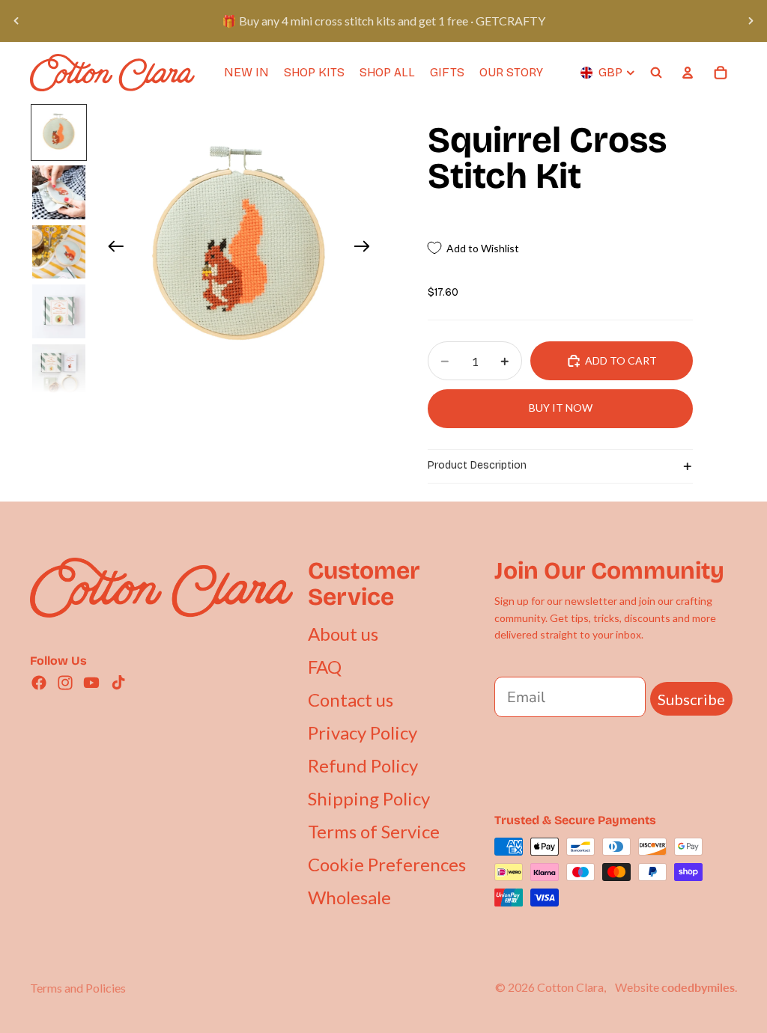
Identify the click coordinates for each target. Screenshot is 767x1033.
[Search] (656, 72)
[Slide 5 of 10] (59, 371)
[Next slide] (750, 20)
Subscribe (691, 699)
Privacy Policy (362, 732)
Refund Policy (363, 765)
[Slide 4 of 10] (59, 311)
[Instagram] (65, 683)
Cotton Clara (570, 987)
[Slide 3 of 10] (59, 252)
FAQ (325, 666)
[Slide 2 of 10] (59, 192)
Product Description (477, 465)
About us (343, 634)
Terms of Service (374, 831)
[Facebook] (39, 683)
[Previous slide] (16, 20)
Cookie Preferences (387, 864)
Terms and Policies (78, 988)
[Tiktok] (118, 683)
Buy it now (560, 407)
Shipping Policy (369, 798)
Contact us (350, 699)
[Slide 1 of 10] (59, 132)
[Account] (687, 72)
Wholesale (349, 897)
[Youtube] (91, 683)
